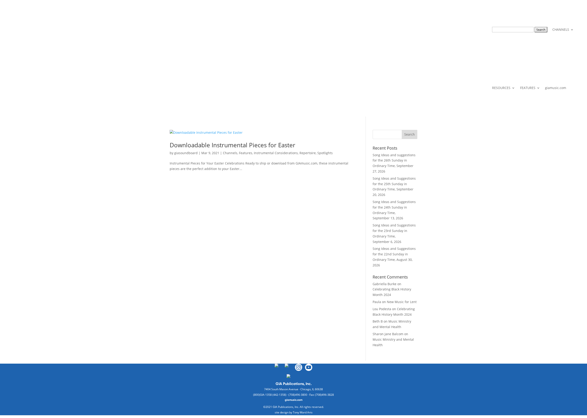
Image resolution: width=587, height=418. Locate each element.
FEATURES (527, 88)
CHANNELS (560, 29)
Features (245, 153)
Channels (230, 153)
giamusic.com (555, 88)
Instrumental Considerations (276, 153)
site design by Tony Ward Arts (294, 412)
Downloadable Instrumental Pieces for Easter (232, 145)
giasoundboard (186, 153)
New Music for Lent (402, 302)
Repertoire (307, 153)
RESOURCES (501, 88)
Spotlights (325, 153)
